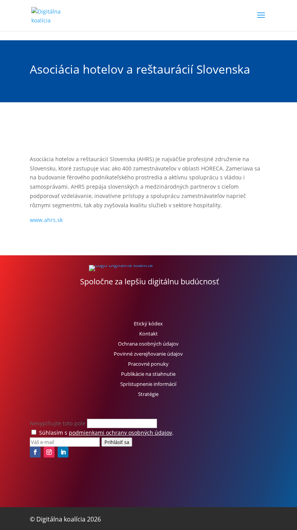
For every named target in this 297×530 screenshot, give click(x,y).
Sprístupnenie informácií (148, 383)
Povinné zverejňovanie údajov (148, 353)
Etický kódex (148, 323)
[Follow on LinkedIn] (63, 452)
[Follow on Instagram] (49, 452)
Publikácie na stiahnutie (148, 373)
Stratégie (148, 394)
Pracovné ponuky (148, 363)
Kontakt (148, 333)
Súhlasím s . (106, 432)
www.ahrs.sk (46, 220)
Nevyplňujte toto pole (58, 423)
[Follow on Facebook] (35, 452)
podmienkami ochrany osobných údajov (120, 432)
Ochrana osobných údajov (148, 343)
